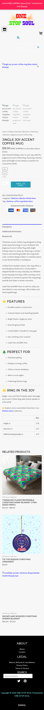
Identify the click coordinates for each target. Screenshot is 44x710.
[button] (18, 38)
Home (4, 132)
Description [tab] (7, 227)
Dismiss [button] (24, 6)
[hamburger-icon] (4, 29)
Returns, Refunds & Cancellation (22, 662)
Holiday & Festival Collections (19, 132)
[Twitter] (18, 680)
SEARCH (22, 672)
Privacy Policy (22, 665)
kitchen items (28, 201)
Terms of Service (22, 668)
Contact (22, 652)
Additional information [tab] (11, 231)
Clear (4, 177)
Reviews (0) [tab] (7, 236)
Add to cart (20, 184)
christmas (9, 201)
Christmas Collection (18, 198)
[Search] (38, 47)
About (22, 649)
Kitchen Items (31, 198)
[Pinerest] (25, 680)
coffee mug (18, 201)
